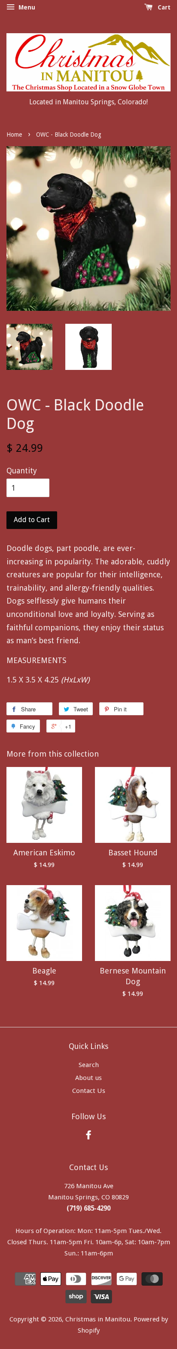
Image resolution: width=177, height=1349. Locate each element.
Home (14, 134)
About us (88, 1078)
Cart (163, 7)
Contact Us (88, 1091)
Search (89, 1065)
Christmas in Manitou (97, 1319)
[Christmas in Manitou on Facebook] (88, 1136)
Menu (26, 7)
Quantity (21, 470)
